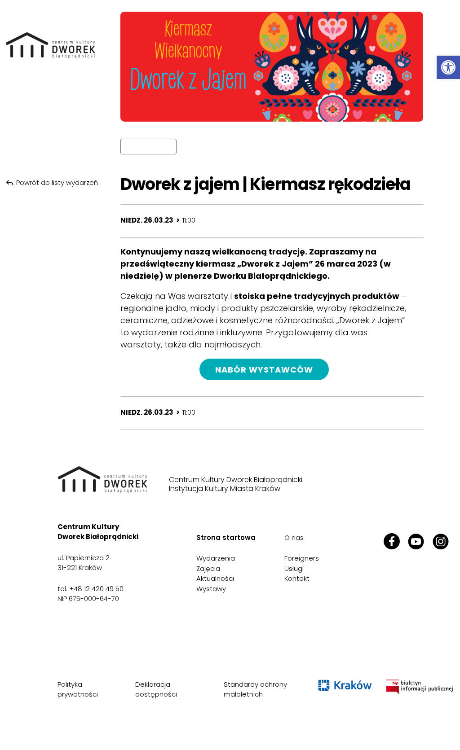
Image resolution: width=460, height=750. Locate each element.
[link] (448, 67)
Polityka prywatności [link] (78, 689)
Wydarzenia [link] (215, 558)
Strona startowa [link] (226, 537)
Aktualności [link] (215, 578)
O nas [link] (294, 537)
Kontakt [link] (297, 578)
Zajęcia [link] (208, 568)
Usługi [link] (294, 568)
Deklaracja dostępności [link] (156, 689)
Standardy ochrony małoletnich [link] (255, 689)
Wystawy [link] (211, 588)
